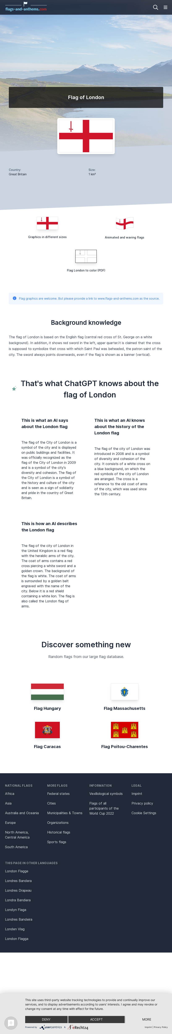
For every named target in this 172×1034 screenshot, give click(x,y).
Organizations (58, 822)
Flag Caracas (47, 746)
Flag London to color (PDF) (86, 270)
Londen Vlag (15, 929)
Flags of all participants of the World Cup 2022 (104, 808)
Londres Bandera (18, 881)
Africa (9, 794)
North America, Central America (17, 834)
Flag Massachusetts (124, 708)
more (146, 1019)
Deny (46, 1019)
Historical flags (58, 832)
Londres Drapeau (18, 890)
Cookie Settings (144, 813)
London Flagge (16, 871)
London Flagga (16, 939)
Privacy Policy (161, 1027)
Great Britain (18, 174)
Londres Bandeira (18, 919)
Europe (10, 822)
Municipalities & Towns (64, 813)
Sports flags (56, 842)
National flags (19, 785)
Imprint (137, 794)
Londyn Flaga (15, 910)
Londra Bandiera (18, 900)
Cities (51, 803)
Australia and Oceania (22, 813)
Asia (8, 803)
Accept (96, 1019)
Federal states (58, 794)
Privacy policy (142, 803)
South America (16, 847)
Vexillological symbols (106, 794)
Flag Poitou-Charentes (124, 746)
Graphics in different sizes (47, 237)
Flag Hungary (47, 708)
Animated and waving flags (124, 237)
